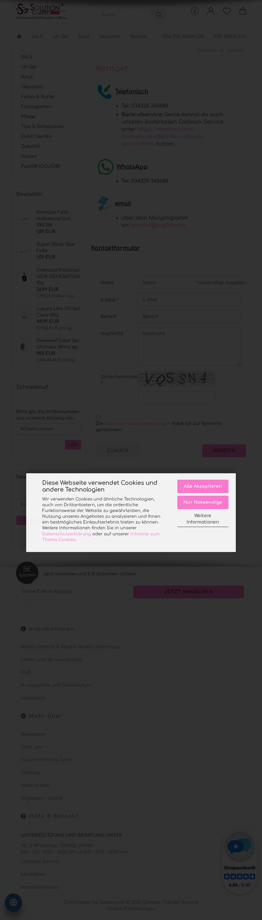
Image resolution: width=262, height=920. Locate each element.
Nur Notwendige (202, 502)
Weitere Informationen (203, 518)
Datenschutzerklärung (66, 534)
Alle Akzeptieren (203, 486)
